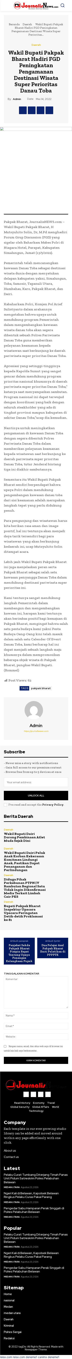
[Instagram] (33, 1094)
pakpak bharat (41, 688)
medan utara (12, 1187)
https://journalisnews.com (36, 731)
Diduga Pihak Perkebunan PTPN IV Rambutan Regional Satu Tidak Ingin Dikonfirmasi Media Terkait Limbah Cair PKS (25, 888)
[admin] (36, 710)
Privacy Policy (52, 804)
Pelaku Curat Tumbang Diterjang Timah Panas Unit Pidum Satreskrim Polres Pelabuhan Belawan (36, 1178)
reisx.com (6, 1357)
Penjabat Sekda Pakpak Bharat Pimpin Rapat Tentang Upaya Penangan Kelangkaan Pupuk (19, 953)
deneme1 (31, 1357)
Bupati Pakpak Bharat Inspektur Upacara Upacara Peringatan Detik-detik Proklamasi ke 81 (23, 913)
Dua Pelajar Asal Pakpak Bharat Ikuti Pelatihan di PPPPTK (52, 950)
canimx (42, 1357)
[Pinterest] (40, 110)
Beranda (14, 24)
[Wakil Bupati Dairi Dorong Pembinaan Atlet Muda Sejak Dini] (58, 835)
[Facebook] (23, 110)
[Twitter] (32, 110)
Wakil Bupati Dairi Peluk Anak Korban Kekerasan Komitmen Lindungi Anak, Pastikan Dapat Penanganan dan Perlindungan (24, 861)
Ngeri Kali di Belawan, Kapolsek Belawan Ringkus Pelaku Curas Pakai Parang (31, 1195)
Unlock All (36, 795)
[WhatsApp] (49, 110)
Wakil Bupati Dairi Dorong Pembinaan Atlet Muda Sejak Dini (24, 837)
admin (17, 99)
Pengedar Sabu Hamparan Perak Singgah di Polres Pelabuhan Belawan (34, 1210)
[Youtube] (48, 1094)
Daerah (27, 24)
